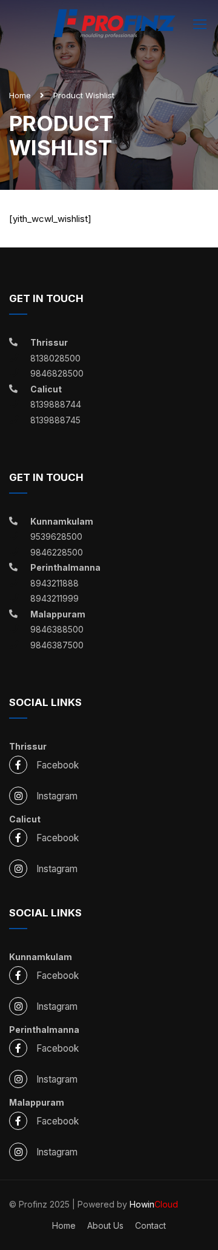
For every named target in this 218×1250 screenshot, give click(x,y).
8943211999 (54, 598)
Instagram (57, 796)
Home (20, 95)
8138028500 (55, 358)
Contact (150, 1225)
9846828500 (57, 373)
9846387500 (57, 645)
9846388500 (57, 629)
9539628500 (56, 536)
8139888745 (55, 420)
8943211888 (54, 583)
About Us (105, 1225)
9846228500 (56, 552)
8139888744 (55, 404)
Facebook (57, 765)
